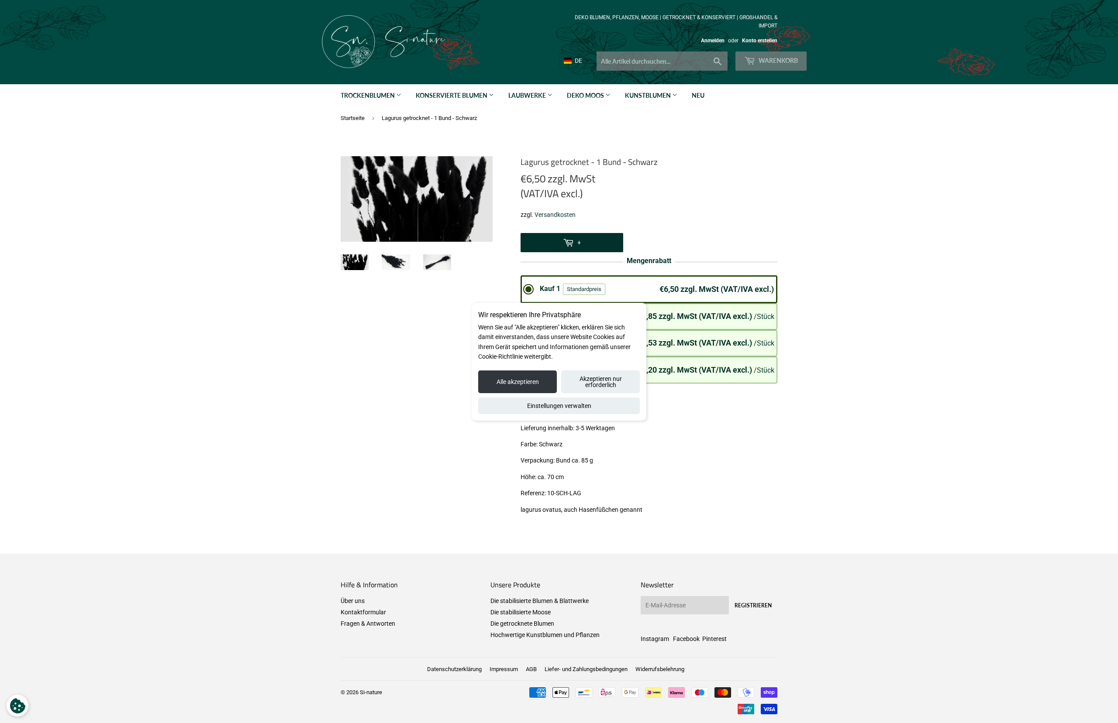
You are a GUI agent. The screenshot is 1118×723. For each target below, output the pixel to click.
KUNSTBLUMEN (648, 95)
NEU (698, 95)
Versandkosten (555, 214)
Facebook (686, 638)
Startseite (353, 118)
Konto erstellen (759, 41)
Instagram (655, 638)
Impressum (504, 669)
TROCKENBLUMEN (368, 95)
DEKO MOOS (586, 95)
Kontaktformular (363, 612)
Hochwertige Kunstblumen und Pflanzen (545, 634)
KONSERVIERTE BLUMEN (452, 95)
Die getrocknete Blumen (522, 623)
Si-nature (371, 692)
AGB (531, 669)
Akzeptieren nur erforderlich (601, 381)
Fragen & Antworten (368, 623)
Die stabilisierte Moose (520, 612)
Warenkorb (777, 60)
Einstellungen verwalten (559, 405)
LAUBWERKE (527, 95)
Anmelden (713, 41)
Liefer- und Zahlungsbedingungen (586, 669)
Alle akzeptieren (518, 381)
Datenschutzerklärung (454, 669)
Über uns (353, 600)
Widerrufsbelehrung (659, 669)
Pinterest (714, 638)
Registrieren (753, 605)
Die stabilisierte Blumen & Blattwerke (539, 600)
